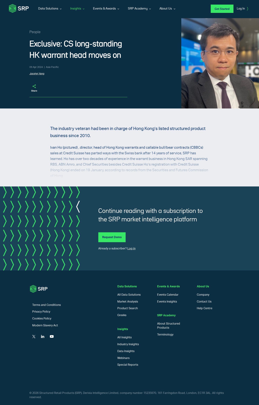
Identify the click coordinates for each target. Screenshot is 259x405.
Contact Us (204, 301)
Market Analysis (127, 301)
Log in (131, 248)
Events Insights (167, 301)
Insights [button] (75, 8)
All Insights (124, 337)
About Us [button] (165, 8)
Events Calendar (167, 294)
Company (203, 294)
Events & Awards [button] (104, 8)
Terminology (165, 334)
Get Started (222, 8)
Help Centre (204, 308)
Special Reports (127, 364)
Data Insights (125, 351)
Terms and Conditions (46, 305)
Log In (242, 9)
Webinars (123, 358)
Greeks (121, 315)
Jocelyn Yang (36, 73)
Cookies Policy (41, 318)
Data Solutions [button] (48, 8)
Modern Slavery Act (45, 325)
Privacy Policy (41, 311)
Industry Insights (128, 344)
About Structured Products (168, 325)
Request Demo (112, 237)
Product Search (127, 308)
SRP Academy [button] (138, 8)
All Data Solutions (129, 294)
